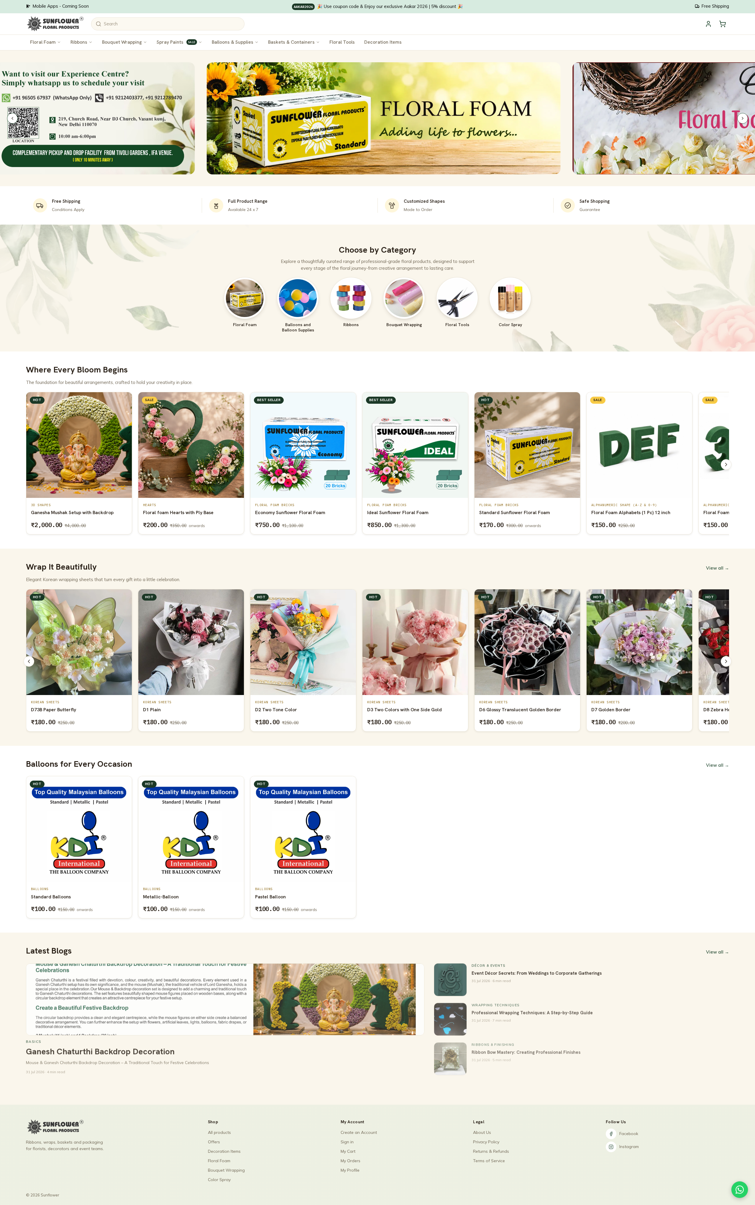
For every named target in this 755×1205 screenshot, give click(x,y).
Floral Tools (342, 42)
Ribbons (78, 42)
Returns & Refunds (491, 1151)
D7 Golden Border (498, 710)
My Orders (350, 1160)
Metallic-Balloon (161, 897)
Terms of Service (489, 1160)
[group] (377, 464)
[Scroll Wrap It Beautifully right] (726, 661)
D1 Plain (40, 710)
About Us (482, 1132)
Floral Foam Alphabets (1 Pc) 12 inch (555, 512)
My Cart (348, 1151)
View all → (717, 568)
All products (219, 1132)
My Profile (350, 1170)
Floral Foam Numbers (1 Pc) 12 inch (666, 512)
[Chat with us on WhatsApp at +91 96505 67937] (739, 1189)
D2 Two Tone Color (164, 710)
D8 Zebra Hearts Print (615, 710)
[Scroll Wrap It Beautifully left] (29, 661)
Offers (214, 1141)
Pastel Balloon (270, 897)
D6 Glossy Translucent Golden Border (408, 710)
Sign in (347, 1141)
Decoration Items (383, 42)
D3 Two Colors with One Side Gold (292, 710)
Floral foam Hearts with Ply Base (103, 512)
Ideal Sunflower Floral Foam (322, 512)
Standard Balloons (51, 897)
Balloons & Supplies (232, 42)
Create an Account (359, 1132)
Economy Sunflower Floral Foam (215, 512)
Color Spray (219, 1179)
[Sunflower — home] (55, 24)
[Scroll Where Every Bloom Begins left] (29, 464)
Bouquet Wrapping (122, 42)
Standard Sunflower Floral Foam (439, 512)
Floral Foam (43, 42)
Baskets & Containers (291, 42)
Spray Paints (176, 42)
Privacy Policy (486, 1141)
